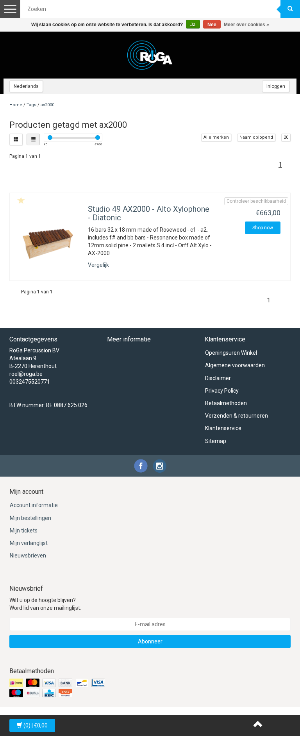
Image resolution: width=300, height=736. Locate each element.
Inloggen (275, 86)
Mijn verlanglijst (29, 543)
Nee (211, 24)
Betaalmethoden (226, 403)
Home (15, 104)
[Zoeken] (290, 9)
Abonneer (150, 641)
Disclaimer (218, 378)
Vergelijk (98, 265)
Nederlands (26, 86)
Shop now (262, 227)
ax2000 (47, 104)
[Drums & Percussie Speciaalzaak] (150, 55)
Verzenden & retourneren (236, 416)
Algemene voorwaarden (235, 365)
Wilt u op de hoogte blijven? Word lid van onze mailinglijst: (45, 604)
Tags (31, 104)
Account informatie (34, 505)
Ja (193, 24)
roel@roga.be (26, 374)
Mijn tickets (24, 530)
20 (286, 137)
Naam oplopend (256, 137)
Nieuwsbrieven (28, 555)
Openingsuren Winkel (231, 353)
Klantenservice (223, 428)
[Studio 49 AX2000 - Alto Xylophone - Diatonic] (48, 244)
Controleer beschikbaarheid (256, 201)
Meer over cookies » (246, 24)
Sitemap (215, 441)
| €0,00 (35, 725)
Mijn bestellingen (30, 518)
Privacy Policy (222, 391)
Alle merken (216, 137)
